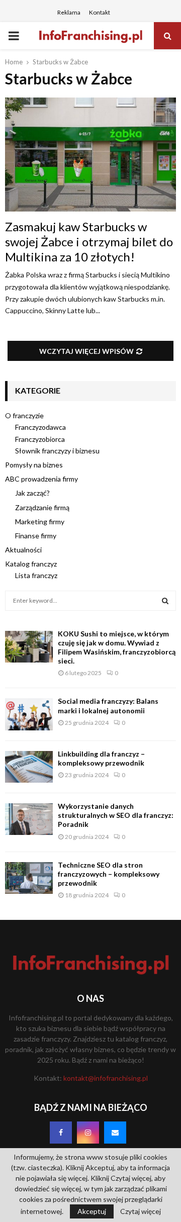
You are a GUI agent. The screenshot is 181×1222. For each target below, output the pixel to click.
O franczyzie (24, 415)
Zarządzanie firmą (42, 507)
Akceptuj (91, 1211)
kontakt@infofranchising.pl (105, 1078)
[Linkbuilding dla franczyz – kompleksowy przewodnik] (29, 767)
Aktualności (23, 549)
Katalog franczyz (31, 563)
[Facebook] (61, 1132)
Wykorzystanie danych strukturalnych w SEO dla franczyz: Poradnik (115, 815)
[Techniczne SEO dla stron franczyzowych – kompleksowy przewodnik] (29, 878)
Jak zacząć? (32, 493)
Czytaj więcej (140, 1211)
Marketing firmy (39, 521)
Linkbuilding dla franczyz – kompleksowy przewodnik (101, 758)
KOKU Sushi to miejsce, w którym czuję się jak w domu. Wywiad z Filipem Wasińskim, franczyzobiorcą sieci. (116, 647)
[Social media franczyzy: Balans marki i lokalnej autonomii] (29, 714)
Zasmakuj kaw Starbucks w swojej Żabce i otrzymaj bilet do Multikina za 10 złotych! (89, 241)
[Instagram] (88, 1132)
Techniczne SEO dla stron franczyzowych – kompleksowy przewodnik (108, 874)
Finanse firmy (35, 535)
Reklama (68, 12)
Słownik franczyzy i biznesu (57, 450)
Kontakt (99, 12)
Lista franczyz (36, 575)
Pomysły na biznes (34, 464)
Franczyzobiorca (40, 439)
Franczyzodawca (40, 427)
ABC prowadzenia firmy (41, 479)
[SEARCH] (165, 601)
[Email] (115, 1132)
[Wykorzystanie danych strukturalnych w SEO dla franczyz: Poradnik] (29, 819)
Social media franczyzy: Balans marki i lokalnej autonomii (108, 705)
